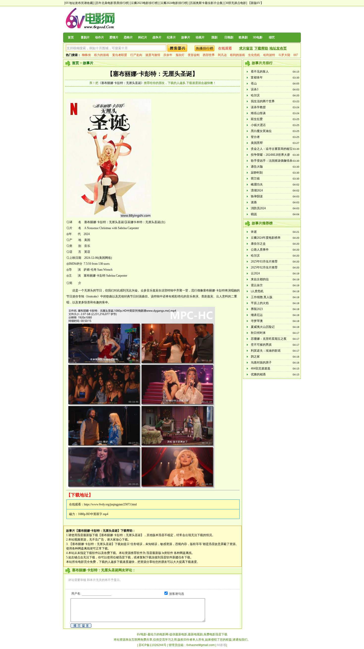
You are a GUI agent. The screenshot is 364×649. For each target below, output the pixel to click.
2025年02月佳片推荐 (264, 267)
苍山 (254, 83)
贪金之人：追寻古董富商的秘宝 (271, 149)
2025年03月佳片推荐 (264, 261)
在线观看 (225, 48)
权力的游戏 (101, 55)
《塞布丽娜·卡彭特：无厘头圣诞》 (121, 83)
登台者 (255, 137)
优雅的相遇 (258, 374)
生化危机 (254, 55)
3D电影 (257, 37)
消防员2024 (258, 208)
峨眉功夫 (257, 184)
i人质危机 (257, 291)
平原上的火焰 (260, 303)
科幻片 (142, 37)
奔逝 (254, 232)
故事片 (185, 37)
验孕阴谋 (257, 196)
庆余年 (167, 55)
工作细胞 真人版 (261, 297)
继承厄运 (257, 315)
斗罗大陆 (284, 55)
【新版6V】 (255, 3)
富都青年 (257, 77)
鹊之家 (255, 356)
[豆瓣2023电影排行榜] (144, 3)
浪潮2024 (257, 190)
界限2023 (257, 309)
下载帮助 (261, 48)
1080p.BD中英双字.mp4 (93, 514)
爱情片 (113, 37)
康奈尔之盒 (258, 243)
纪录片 (171, 37)
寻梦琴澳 (257, 321)
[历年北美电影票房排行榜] (112, 3)
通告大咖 (257, 166)
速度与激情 (152, 55)
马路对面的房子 (261, 362)
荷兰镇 (255, 178)
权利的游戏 (237, 55)
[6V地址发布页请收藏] (79, 3)
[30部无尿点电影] (235, 3)
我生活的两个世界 (263, 101)
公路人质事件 (260, 249)
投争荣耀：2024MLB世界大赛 (270, 154)
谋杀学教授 (258, 107)
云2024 (255, 273)
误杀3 (254, 89)
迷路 (254, 202)
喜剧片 (85, 37)
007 (295, 55)
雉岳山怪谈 (258, 113)
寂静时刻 (257, 172)
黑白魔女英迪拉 (261, 131)
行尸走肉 (136, 55)
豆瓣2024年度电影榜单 (266, 237)
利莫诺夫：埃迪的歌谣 (266, 350)
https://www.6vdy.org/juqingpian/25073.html (110, 504)
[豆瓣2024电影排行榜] (173, 3)
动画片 (200, 37)
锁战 (254, 214)
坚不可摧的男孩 (261, 344)
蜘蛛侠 (86, 55)
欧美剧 (243, 37)
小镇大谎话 (258, 125)
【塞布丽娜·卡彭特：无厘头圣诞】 (152, 74)
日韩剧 (228, 37)
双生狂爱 (257, 119)
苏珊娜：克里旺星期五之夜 (268, 338)
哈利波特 (269, 55)
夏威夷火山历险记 (263, 327)
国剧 (214, 37)
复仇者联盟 (119, 55)
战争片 (157, 37)
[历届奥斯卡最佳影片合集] (206, 3)
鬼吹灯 (180, 55)
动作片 (99, 37)
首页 (71, 37)
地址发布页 (278, 48)
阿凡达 (222, 55)
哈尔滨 (255, 95)
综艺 (272, 37)
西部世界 (209, 55)
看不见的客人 (260, 71)
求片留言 (246, 48)
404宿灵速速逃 (260, 368)
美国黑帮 (257, 143)
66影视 (221, 645)
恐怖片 (128, 37)
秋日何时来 (258, 333)
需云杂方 (257, 285)
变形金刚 (194, 55)
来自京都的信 (260, 279)
